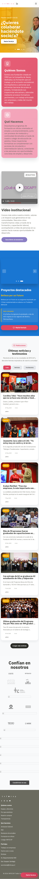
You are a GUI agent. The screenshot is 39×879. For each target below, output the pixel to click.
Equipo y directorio (7, 809)
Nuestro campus (6, 815)
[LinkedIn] (7, 801)
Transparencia (5, 819)
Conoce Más (8, 37)
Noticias (17, 367)
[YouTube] (10, 801)
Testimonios (30, 367)
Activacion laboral (7, 827)
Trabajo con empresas (8, 848)
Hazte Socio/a (21, 328)
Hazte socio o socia (7, 851)
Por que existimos (7, 812)
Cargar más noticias (19, 646)
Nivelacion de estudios (8, 833)
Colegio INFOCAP (6, 840)
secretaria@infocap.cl (8, 865)
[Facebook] (1, 801)
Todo (7, 367)
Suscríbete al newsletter (14, 240)
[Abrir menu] (36, 3)
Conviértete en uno (19, 783)
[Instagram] (4, 801)
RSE (2, 830)
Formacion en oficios (7, 836)
